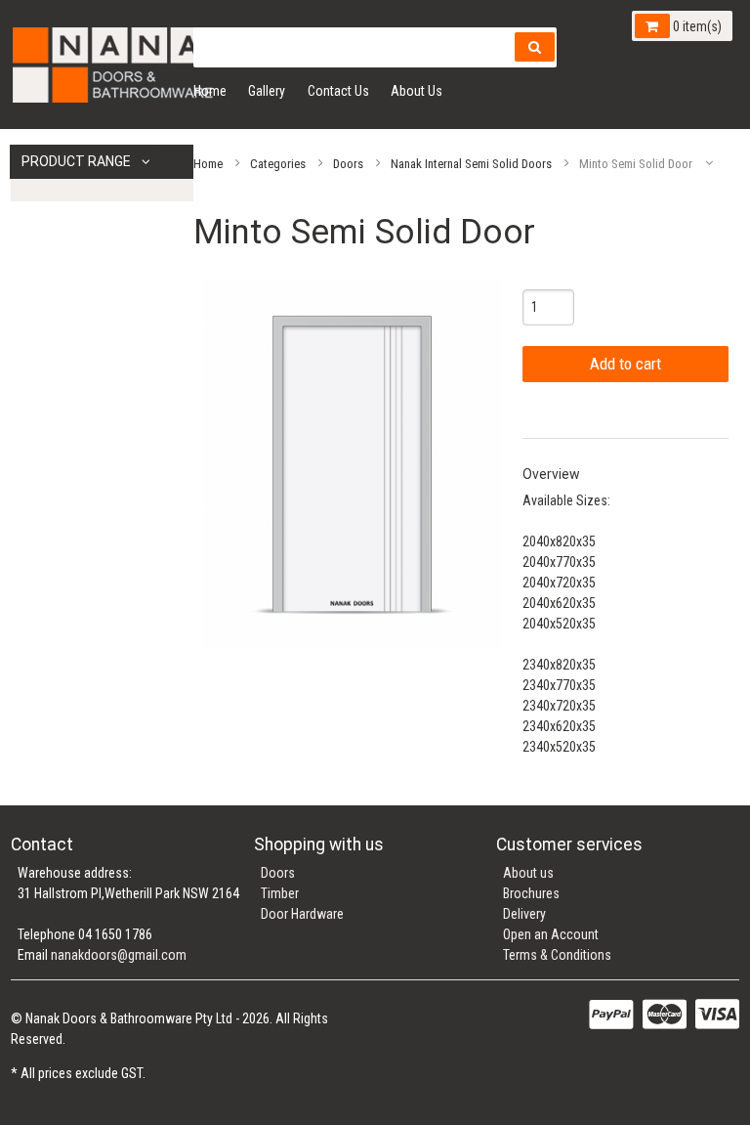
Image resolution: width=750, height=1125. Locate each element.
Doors (348, 162)
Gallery (266, 91)
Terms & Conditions (557, 955)
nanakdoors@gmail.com (119, 955)
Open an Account (551, 934)
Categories (278, 162)
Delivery (524, 914)
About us (528, 873)
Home (210, 91)
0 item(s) (696, 26)
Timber (280, 893)
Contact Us (338, 91)
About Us (416, 91)
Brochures (531, 893)
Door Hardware (302, 914)
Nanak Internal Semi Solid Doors (471, 162)
